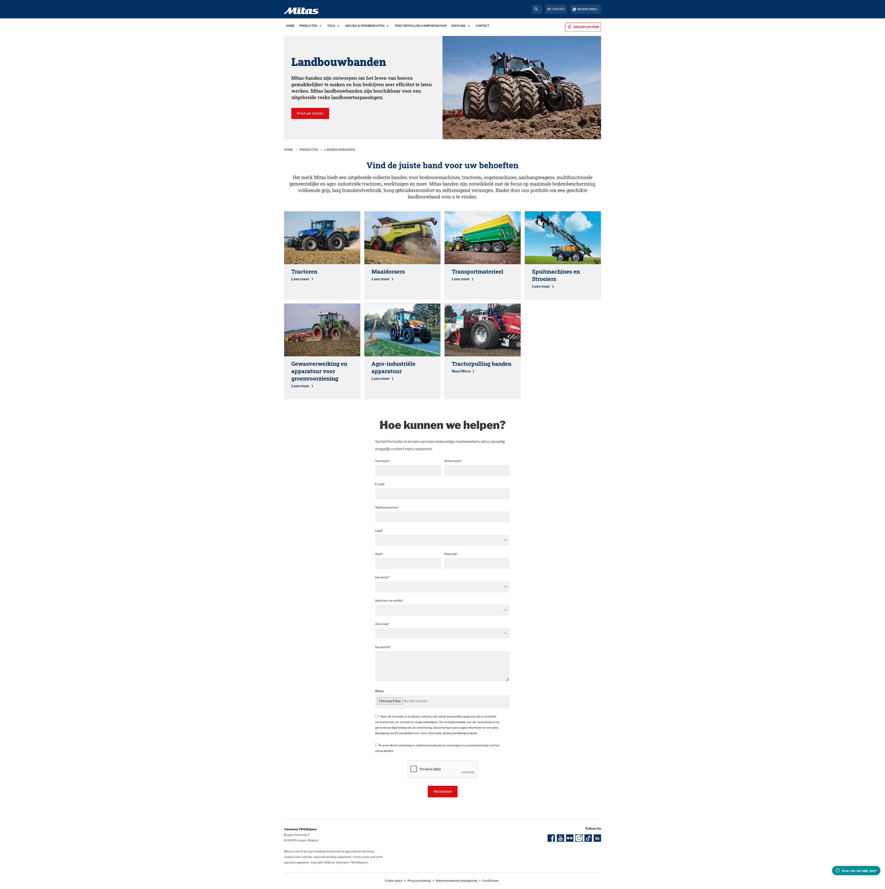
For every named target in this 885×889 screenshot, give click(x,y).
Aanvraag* (382, 624)
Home (288, 149)
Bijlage (379, 691)
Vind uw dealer (310, 113)
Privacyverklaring (419, 880)
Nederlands (587, 9)
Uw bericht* (383, 647)
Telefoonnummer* (387, 507)
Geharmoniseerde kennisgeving (456, 880)
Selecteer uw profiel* (389, 600)
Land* (379, 530)
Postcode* (451, 554)
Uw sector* (382, 577)
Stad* (379, 554)
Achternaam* (453, 461)
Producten (308, 149)
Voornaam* (382, 461)
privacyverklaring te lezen (460, 733)
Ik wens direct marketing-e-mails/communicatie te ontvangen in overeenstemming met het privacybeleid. (437, 748)
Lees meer (300, 279)
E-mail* (380, 484)
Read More (461, 371)
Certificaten (490, 880)
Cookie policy (393, 880)
